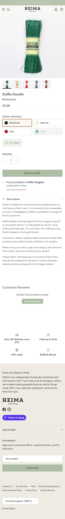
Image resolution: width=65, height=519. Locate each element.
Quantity (7, 154)
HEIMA (12, 508)
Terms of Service (48, 490)
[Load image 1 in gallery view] (32, 46)
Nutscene (11, 99)
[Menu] (3, 9)
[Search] (10, 9)
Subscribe (32, 468)
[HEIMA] (33, 9)
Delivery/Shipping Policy (49, 486)
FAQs (33, 486)
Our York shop (22, 486)
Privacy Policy (31, 490)
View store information (16, 189)
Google (35, 4)
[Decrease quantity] (5, 160)
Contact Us (7, 486)
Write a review (32, 301)
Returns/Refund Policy (12, 490)
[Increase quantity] (17, 160)
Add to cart (32, 173)
